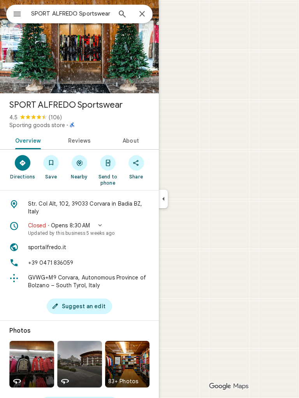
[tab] (26, 140)
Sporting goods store (37, 125)
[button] (79, 228)
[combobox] (71, 13)
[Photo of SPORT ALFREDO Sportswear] (79, 46)
